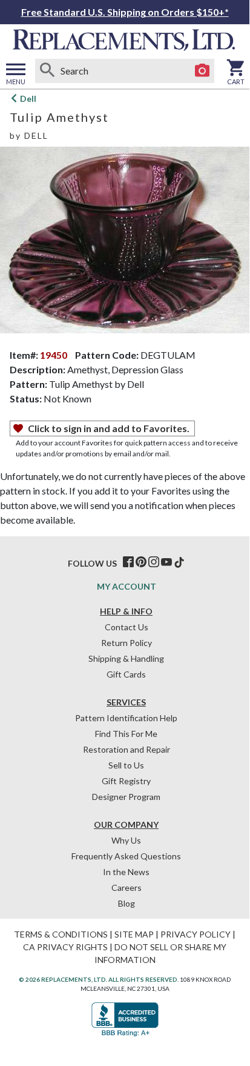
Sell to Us (126, 765)
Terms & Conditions (61, 934)
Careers (126, 887)
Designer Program (126, 796)
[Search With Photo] (202, 71)
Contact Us (126, 627)
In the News (126, 872)
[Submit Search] (47, 71)
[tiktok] (179, 562)
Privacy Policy (195, 934)
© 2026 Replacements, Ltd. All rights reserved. (99, 979)
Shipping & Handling (126, 658)
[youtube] (166, 562)
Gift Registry (126, 781)
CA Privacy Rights (65, 947)
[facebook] (128, 562)
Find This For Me (126, 733)
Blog (126, 903)
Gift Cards (126, 674)
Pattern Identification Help (126, 718)
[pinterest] (141, 562)
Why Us (126, 840)
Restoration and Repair (126, 749)
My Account (126, 586)
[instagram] (153, 562)
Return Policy (126, 643)
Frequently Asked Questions (126, 856)
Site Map (134, 934)
